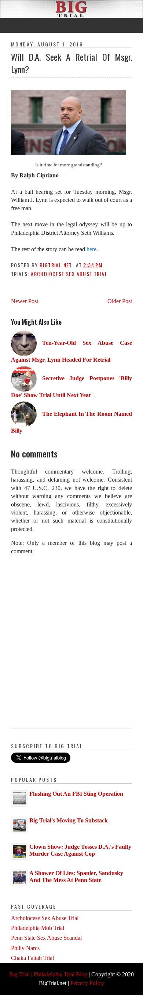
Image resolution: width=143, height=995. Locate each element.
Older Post (119, 301)
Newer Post (24, 301)
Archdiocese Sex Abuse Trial (69, 274)
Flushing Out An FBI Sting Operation (76, 794)
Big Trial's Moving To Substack (68, 820)
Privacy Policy (87, 983)
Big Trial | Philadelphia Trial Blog (48, 974)
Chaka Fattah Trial (32, 958)
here (91, 249)
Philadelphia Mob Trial (37, 928)
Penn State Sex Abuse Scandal (46, 938)
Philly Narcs (25, 948)
